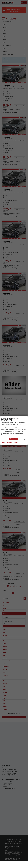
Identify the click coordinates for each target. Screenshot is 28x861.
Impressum (17, 442)
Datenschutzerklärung (7, 442)
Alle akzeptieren (13, 439)
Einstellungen (23, 439)
